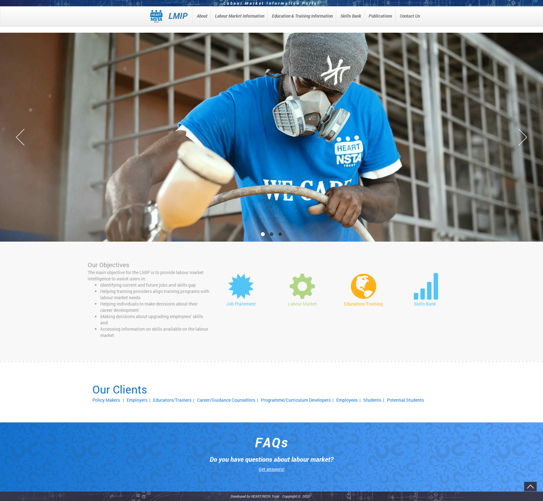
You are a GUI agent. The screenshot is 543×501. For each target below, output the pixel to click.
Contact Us (410, 16)
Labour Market (302, 304)
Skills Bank (350, 16)
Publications (380, 16)
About (202, 16)
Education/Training (363, 304)
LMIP (178, 15)
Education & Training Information (302, 16)
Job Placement (241, 304)
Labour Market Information (239, 16)
